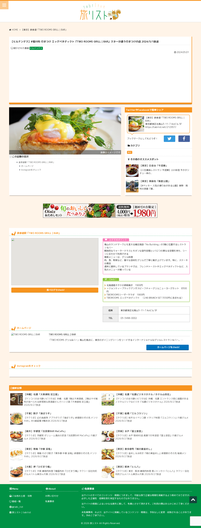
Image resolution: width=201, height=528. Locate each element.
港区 (130, 152)
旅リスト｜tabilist (21, 512)
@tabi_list (17, 506)
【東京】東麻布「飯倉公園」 (155, 181)
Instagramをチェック (31, 169)
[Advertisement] (100, 77)
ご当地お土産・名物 (22, 495)
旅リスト (94, 523)
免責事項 (49, 501)
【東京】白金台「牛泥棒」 (154, 165)
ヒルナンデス (36, 48)
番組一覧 (16, 501)
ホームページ (27, 166)
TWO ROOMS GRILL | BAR (62, 334)
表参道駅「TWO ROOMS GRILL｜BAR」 (37, 162)
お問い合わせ (51, 495)
